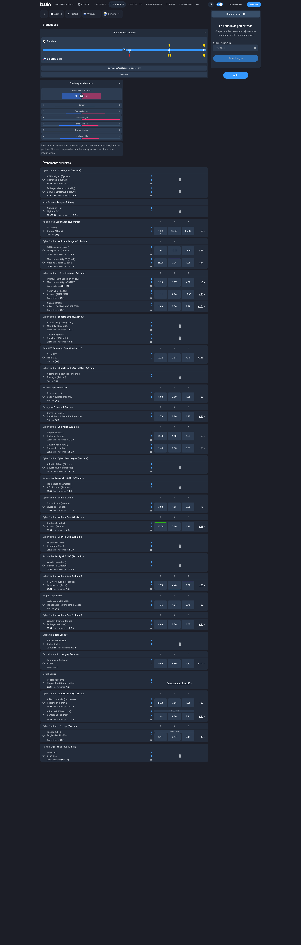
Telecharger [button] (236, 58)
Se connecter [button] (235, 4)
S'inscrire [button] (253, 4)
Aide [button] (235, 75)
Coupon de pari (235, 14)
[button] (211, 4)
